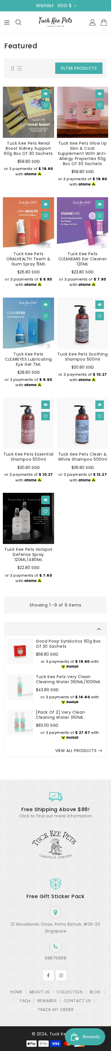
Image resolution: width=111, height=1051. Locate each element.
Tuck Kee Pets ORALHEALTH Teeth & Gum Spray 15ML (28, 259)
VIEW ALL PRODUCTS (76, 750)
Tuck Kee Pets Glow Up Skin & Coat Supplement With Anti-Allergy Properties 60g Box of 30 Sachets (82, 153)
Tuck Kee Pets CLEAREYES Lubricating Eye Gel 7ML (28, 359)
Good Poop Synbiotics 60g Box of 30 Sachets (68, 644)
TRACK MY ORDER (55, 1009)
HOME (16, 992)
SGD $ (64, 5)
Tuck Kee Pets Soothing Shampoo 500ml (82, 357)
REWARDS (47, 1001)
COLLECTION (70, 992)
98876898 (55, 958)
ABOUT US (39, 992)
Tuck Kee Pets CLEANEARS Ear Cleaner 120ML (82, 259)
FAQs (25, 1001)
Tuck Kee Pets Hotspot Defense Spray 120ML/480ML (28, 554)
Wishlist (45, 5)
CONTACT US (77, 1001)
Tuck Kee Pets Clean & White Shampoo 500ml (82, 457)
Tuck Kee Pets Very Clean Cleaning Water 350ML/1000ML (68, 679)
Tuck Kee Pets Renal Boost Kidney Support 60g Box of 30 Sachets (28, 148)
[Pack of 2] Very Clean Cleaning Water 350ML (60, 715)
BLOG (95, 992)
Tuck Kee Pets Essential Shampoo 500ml (28, 457)
